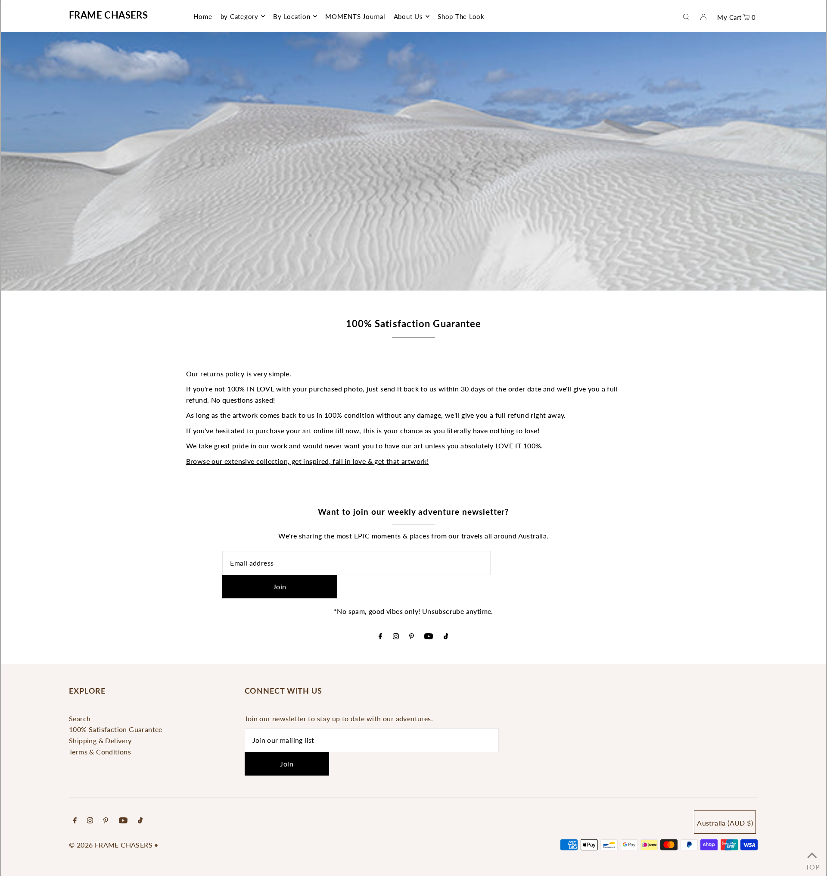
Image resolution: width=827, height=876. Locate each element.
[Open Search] (686, 16)
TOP (811, 865)
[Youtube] (428, 636)
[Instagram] (396, 636)
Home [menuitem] (202, 16)
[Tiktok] (446, 636)
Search (79, 718)
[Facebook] (380, 636)
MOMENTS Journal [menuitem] (355, 16)
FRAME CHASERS (108, 15)
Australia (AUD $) (725, 823)
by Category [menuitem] (239, 16)
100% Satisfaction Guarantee (115, 729)
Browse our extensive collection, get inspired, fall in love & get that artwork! (307, 461)
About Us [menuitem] (408, 16)
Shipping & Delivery (100, 740)
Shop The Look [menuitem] (461, 16)
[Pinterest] (411, 636)
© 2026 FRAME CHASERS (110, 845)
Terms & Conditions (100, 752)
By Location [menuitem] (291, 16)
